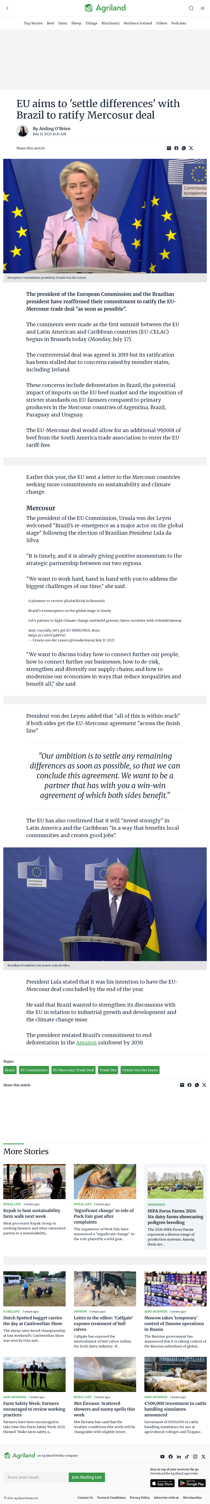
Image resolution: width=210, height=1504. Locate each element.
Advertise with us (166, 1497)
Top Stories (33, 23)
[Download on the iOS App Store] (162, 1483)
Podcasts (178, 23)
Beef (50, 23)
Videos (161, 23)
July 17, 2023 (105, 640)
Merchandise (192, 1497)
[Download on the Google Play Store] (192, 1483)
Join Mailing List (87, 1477)
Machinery (111, 23)
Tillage (91, 23)
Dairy (62, 23)
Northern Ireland (138, 23)
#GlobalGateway (168, 620)
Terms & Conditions (111, 1497)
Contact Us (85, 1497)
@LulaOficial (74, 601)
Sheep (76, 23)
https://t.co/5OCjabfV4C (47, 635)
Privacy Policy (140, 1497)
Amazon (86, 1042)
